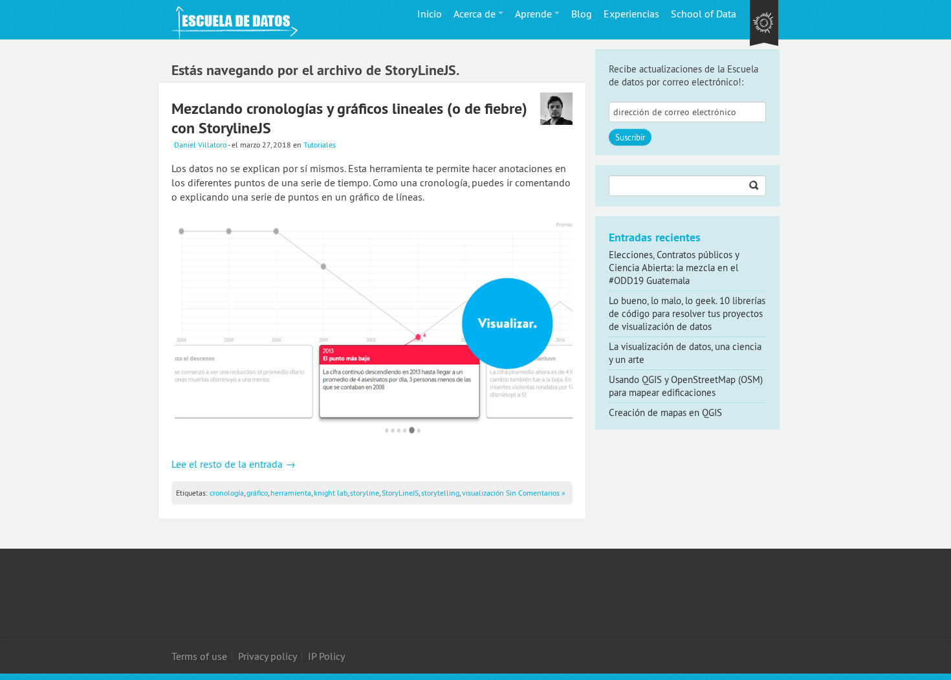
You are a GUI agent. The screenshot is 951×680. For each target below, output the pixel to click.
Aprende (533, 13)
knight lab (330, 493)
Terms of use (199, 656)
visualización (483, 493)
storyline (364, 493)
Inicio (429, 13)
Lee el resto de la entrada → (233, 463)
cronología (227, 493)
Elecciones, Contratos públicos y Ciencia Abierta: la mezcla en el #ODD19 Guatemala (674, 267)
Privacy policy (267, 656)
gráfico (257, 493)
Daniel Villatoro (200, 144)
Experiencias (631, 13)
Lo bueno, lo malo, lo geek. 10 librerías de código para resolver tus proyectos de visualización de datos (687, 313)
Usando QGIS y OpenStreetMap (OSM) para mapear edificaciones (686, 386)
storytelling (440, 493)
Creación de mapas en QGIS (665, 412)
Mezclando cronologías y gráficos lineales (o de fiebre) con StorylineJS (349, 118)
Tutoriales (319, 144)
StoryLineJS (400, 493)
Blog (581, 13)
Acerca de (475, 13)
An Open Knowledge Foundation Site (764, 23)
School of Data (703, 13)
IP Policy (326, 656)
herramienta (290, 493)
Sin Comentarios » (535, 493)
